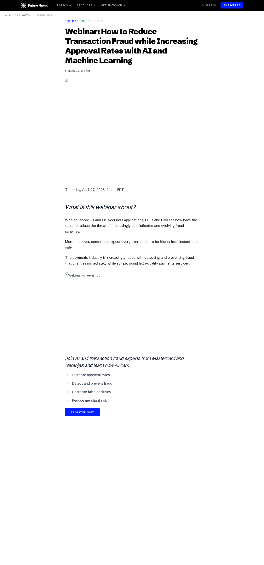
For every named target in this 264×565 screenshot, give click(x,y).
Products (84, 5)
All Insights (19, 15)
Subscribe (232, 5)
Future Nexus (38, 5)
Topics (62, 5)
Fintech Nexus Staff (77, 70)
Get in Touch (111, 5)
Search (210, 5)
